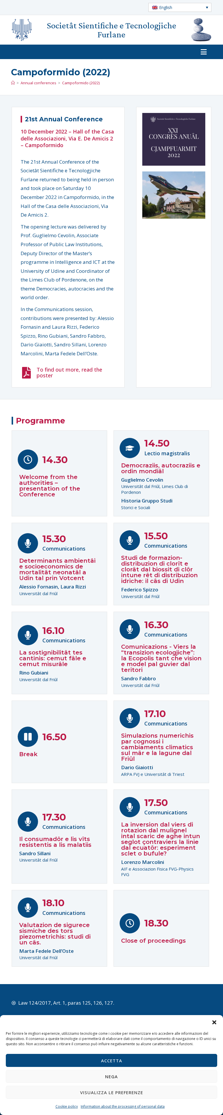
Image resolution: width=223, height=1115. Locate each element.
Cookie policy (66, 1106)
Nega (111, 1076)
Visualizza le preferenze (111, 1092)
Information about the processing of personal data (123, 1106)
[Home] (13, 82)
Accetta (111, 1060)
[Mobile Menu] (206, 52)
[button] (214, 1022)
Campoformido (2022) (81, 82)
